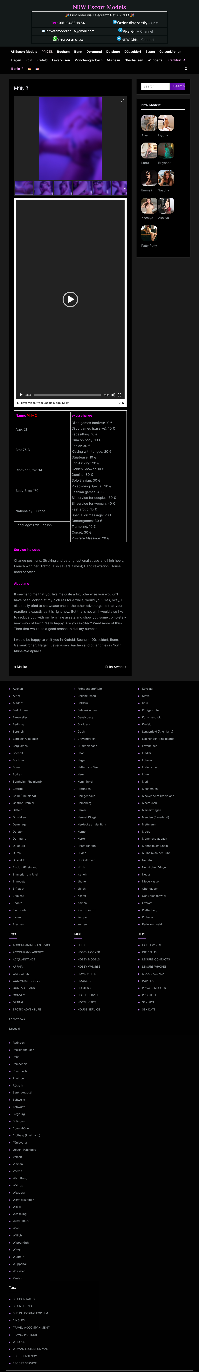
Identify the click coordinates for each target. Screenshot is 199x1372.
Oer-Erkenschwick (154, 895)
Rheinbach (20, 1071)
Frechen (18, 924)
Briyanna (164, 163)
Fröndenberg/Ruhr (90, 688)
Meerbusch (149, 803)
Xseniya (147, 218)
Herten (82, 838)
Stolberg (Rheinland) (26, 1135)
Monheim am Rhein (155, 845)
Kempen (83, 917)
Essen (150, 52)
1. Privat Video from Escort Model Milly (43, 402)
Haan (81, 753)
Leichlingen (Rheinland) (158, 738)
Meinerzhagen (151, 810)
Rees (16, 1056)
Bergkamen (20, 745)
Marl (145, 781)
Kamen (82, 903)
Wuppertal (155, 60)
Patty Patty (149, 245)
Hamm (82, 774)
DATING (18, 1002)
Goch (81, 731)
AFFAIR (18, 966)
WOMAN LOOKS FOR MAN (30, 1348)
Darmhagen (20, 824)
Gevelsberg (85, 717)
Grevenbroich (87, 738)
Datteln (17, 810)
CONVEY (19, 995)
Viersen (18, 1164)
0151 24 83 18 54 (72, 23)
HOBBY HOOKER (89, 952)
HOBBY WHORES (89, 966)
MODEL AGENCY (153, 973)
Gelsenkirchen (170, 52)
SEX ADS (148, 1002)
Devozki (14, 1028)
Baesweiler (20, 717)
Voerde (17, 1171)
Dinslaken (19, 817)
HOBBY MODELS (89, 959)
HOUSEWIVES (151, 945)
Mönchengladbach (88, 60)
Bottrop (18, 788)
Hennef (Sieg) (87, 817)
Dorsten (18, 831)
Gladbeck (84, 724)
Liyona (163, 135)
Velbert (17, 1156)
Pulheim (147, 917)
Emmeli (146, 190)
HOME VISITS (87, 973)
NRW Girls (130, 40)
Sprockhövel (21, 1128)
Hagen (16, 60)
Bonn (78, 52)
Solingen (19, 1121)
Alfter (16, 695)
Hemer (82, 810)
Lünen (146, 774)
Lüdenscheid (150, 767)
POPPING (148, 980)
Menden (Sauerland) (155, 817)
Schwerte (19, 1106)
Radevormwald (152, 924)
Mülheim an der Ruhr (156, 853)
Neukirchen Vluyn (154, 867)
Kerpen (82, 924)
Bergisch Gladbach (25, 738)
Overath (147, 903)
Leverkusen (61, 60)
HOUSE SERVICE (89, 1009)
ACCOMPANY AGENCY (28, 952)
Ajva (144, 135)
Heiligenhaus (86, 796)
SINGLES (19, 1320)
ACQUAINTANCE (24, 959)
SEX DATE (148, 1009)
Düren (17, 853)
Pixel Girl (129, 31)
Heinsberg (84, 803)
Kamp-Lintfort (87, 910)
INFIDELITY (149, 952)
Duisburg (113, 52)
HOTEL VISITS (87, 1002)
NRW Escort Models (99, 7)
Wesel (17, 1206)
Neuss (146, 874)
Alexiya (163, 218)
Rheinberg (19, 1078)
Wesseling (20, 1213)
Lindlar (146, 753)
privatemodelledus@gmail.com (70, 31)
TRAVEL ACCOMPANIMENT (31, 1327)
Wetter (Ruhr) (21, 1221)
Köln (29, 60)
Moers (146, 831)
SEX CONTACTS (24, 1299)
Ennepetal (19, 881)
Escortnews (17, 1019)
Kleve (145, 695)
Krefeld (42, 60)
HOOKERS (84, 980)
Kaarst (82, 895)
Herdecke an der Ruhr (92, 824)
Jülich (82, 888)
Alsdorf (18, 703)
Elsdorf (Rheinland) (25, 867)
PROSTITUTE (150, 995)
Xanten (17, 1278)
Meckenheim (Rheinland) (158, 796)
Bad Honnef (21, 710)
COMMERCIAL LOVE (26, 980)
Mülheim (113, 60)
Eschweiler (20, 910)
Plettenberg (149, 910)
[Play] (21, 395)
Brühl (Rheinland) (24, 796)
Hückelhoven (86, 860)
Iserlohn (83, 874)
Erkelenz (18, 895)
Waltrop (18, 1185)
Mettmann (149, 824)
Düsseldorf (132, 52)
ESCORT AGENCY (25, 1356)
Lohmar (147, 760)
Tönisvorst (20, 1142)
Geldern (83, 703)
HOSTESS (84, 988)
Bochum (63, 52)
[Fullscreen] (119, 395)
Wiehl (16, 1228)
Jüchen (82, 881)
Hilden (82, 853)
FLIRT (81, 945)
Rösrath (18, 1085)
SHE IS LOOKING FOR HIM (30, 1313)
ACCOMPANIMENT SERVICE (32, 945)
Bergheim (19, 731)
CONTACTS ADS (24, 988)
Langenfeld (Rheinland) (157, 731)
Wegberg (19, 1192)
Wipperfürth (21, 1242)
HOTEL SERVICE (89, 995)
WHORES (19, 1341)
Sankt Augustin (23, 1092)
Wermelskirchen (23, 1199)
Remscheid (20, 1064)
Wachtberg (20, 1178)
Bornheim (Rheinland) (27, 781)
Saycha (163, 190)
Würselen (19, 1271)
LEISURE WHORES (154, 966)
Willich (17, 1235)
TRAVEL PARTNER (25, 1334)
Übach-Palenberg (24, 1149)
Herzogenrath (87, 845)
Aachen (18, 688)
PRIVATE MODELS (154, 988)
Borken (17, 774)
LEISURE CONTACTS (156, 959)
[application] (70, 299)
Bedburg (18, 724)
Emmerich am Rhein (26, 874)
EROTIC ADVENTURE (27, 1009)
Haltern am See (88, 767)
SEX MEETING (22, 1306)
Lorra (145, 163)
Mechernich (150, 788)
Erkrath (17, 903)
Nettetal (147, 860)
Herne (82, 831)
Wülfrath (18, 1256)
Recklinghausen (23, 1049)
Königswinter (151, 710)
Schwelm (19, 1099)
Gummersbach (87, 745)
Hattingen (84, 788)
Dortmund (94, 52)
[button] (70, 299)
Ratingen (19, 1042)
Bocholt (18, 753)
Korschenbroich (152, 717)
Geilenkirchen (87, 695)
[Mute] (113, 395)
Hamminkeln (86, 781)
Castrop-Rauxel (23, 803)
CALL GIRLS (21, 973)
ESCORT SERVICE (25, 1363)
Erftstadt (18, 888)
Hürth (81, 867)
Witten (17, 1249)
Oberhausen (134, 60)
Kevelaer (147, 688)
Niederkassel (150, 881)
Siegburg (19, 1114)
